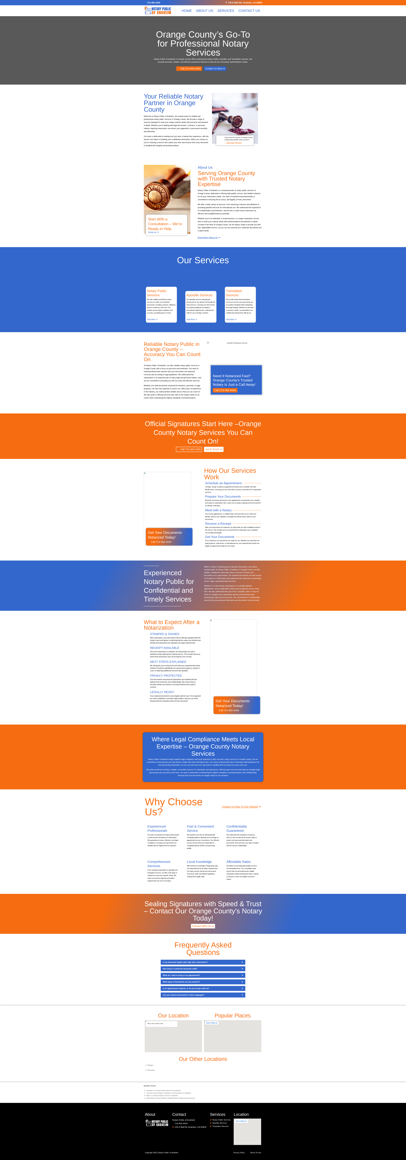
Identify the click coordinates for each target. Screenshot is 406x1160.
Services (225, 11)
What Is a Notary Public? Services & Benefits (162, 1095)
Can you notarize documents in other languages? (183, 995)
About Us (204, 11)
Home (187, 11)
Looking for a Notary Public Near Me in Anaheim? (163, 1090)
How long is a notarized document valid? (180, 969)
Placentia (150, 1070)
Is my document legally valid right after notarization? (185, 962)
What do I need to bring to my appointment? (181, 975)
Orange (150, 1065)
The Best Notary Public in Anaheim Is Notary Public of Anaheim (168, 1093)
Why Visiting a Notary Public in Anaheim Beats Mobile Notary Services (170, 1098)
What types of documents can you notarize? (181, 982)
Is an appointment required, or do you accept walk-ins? (186, 988)
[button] (203, 962)
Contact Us (249, 11)
